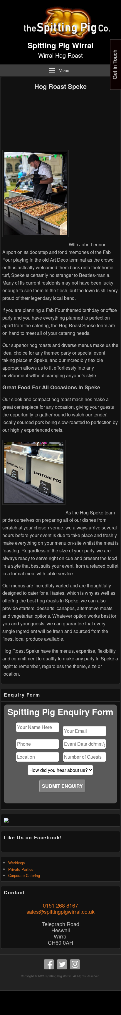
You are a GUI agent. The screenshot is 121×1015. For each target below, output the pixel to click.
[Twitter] (62, 964)
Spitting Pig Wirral (60, 45)
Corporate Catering (24, 875)
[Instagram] (75, 964)
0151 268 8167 (60, 905)
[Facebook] (49, 964)
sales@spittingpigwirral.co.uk (60, 911)
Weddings (16, 863)
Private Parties (20, 869)
